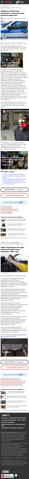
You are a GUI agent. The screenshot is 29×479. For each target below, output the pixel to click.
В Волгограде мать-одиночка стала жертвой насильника (14, 183)
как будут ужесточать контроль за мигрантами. (13, 335)
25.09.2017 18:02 (5, 6)
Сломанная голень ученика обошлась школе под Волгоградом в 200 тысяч (16, 392)
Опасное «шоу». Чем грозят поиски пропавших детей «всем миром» (13, 160)
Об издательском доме (8, 420)
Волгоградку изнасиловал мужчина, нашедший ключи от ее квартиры (14, 179)
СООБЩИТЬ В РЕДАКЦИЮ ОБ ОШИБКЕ (12, 428)
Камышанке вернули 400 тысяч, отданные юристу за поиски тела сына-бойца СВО (17, 397)
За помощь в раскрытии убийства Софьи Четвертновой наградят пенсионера (16, 229)
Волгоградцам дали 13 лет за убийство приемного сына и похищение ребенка (16, 220)
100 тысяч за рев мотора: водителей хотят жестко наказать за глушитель (12, 347)
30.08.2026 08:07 (5, 242)
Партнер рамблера (14, 471)
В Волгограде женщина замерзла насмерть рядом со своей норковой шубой (13, 176)
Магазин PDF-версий (7, 422)
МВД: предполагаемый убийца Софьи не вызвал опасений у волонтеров (16, 224)
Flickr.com (3, 40)
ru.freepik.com (4, 273)
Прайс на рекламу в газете (17, 418)
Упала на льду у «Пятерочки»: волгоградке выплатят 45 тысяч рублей (17, 406)
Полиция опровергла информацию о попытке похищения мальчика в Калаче (16, 234)
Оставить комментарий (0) (14, 195)
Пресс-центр (21, 420)
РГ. (15, 324)
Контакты (4, 418)
